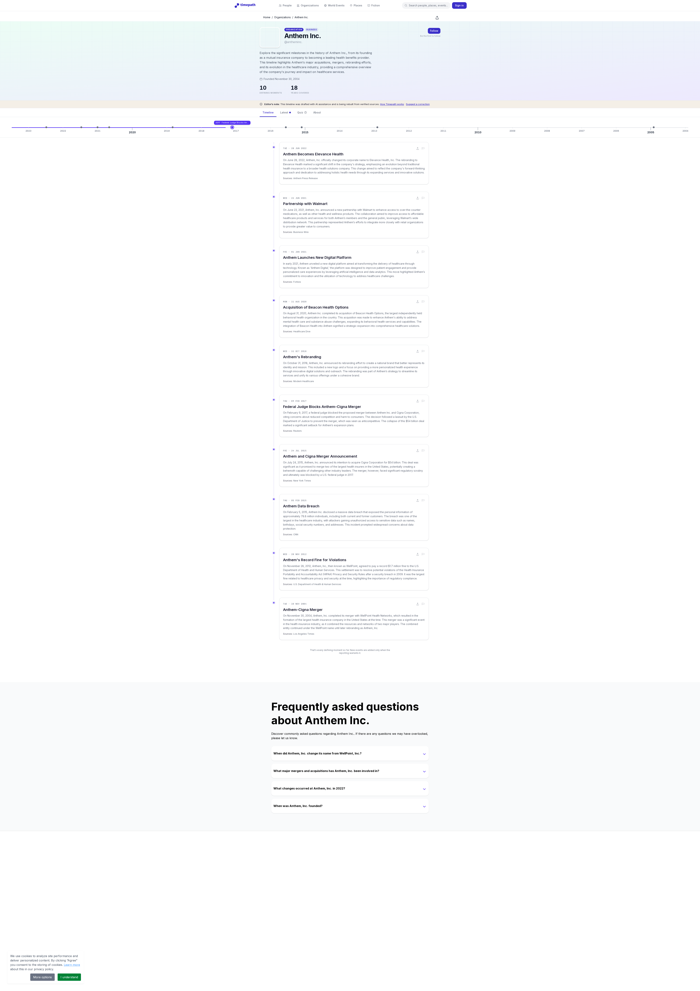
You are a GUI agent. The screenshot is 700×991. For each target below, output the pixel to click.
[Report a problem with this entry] (423, 148)
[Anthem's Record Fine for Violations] (377, 127)
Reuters (297, 430)
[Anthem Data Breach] (302, 127)
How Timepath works (392, 104)
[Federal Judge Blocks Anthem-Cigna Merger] (232, 127)
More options (42, 977)
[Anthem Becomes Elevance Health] (46, 127)
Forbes (297, 281)
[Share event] (417, 148)
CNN (295, 534)
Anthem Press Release (305, 178)
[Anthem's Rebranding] (173, 127)
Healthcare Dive (301, 331)
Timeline (268, 112)
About (317, 112)
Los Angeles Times (303, 633)
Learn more (72, 965)
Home (266, 17)
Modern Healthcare (303, 381)
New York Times (302, 480)
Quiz (300, 112)
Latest (284, 112)
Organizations (282, 17)
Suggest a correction (418, 104)
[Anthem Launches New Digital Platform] (97, 127)
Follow (434, 30)
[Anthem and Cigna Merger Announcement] (286, 127)
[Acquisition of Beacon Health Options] (109, 127)
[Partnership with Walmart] (81, 127)
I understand (69, 977)
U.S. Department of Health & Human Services (317, 584)
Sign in (459, 5)
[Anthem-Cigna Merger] (654, 127)
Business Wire (301, 232)
